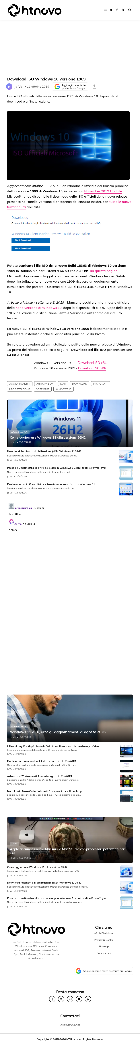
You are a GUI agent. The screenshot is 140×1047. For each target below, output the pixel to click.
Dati (63, 383)
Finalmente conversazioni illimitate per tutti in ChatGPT (41, 761)
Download (79, 383)
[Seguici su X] (123, 10)
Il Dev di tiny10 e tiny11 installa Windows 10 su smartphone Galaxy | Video (53, 746)
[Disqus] (70, 547)
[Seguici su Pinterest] (88, 999)
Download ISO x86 (92, 368)
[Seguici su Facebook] (117, 10)
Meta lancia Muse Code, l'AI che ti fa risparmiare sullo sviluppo (45, 791)
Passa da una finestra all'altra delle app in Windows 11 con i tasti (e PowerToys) (56, 467)
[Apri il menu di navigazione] (105, 10)
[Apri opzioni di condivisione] (94, 86)
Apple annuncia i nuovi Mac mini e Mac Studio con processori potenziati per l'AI (67, 851)
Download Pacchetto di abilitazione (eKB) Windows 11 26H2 (44, 451)
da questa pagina (104, 271)
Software (42, 389)
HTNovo (71, 1039)
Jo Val (18, 86)
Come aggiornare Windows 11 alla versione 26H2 (48, 437)
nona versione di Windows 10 (39, 308)
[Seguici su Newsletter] (70, 999)
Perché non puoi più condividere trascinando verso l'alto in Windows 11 (51, 484)
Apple (14, 843)
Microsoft (100, 383)
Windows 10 (63, 389)
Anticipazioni (45, 383)
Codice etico (104, 953)
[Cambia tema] (111, 10)
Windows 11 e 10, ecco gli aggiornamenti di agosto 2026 (58, 732)
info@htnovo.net (70, 1024)
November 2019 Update (103, 191)
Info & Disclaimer (104, 933)
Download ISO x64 (92, 362)
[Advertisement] (70, 48)
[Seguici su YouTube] (79, 999)
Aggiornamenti (19, 383)
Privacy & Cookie (104, 940)
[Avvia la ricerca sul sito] (130, 10)
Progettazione (19, 389)
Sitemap (104, 946)
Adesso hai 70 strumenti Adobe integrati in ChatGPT (39, 776)
